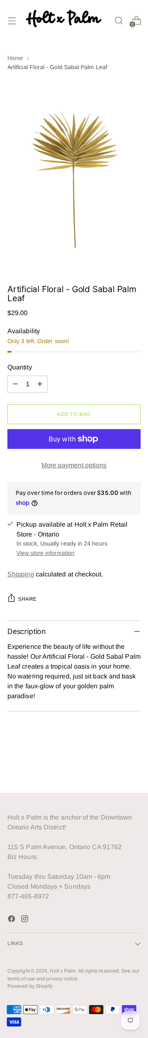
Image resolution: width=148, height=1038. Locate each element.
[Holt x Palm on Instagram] (25, 920)
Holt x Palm (63, 971)
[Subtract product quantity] (15, 384)
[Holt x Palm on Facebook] (12, 920)
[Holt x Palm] (65, 20)
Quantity (19, 367)
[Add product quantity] (39, 384)
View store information (45, 553)
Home (15, 58)
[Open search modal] (118, 20)
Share (27, 599)
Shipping (20, 574)
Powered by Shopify (30, 986)
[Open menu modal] (11, 20)
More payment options (74, 465)
